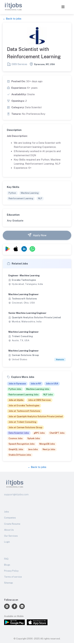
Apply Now (39, 235)
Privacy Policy (11, 571)
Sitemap (8, 583)
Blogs (7, 565)
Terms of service (13, 577)
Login (7, 542)
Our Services (11, 536)
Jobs (6, 511)
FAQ (6, 559)
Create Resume (12, 524)
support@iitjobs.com (16, 494)
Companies (10, 517)
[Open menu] (63, 7)
